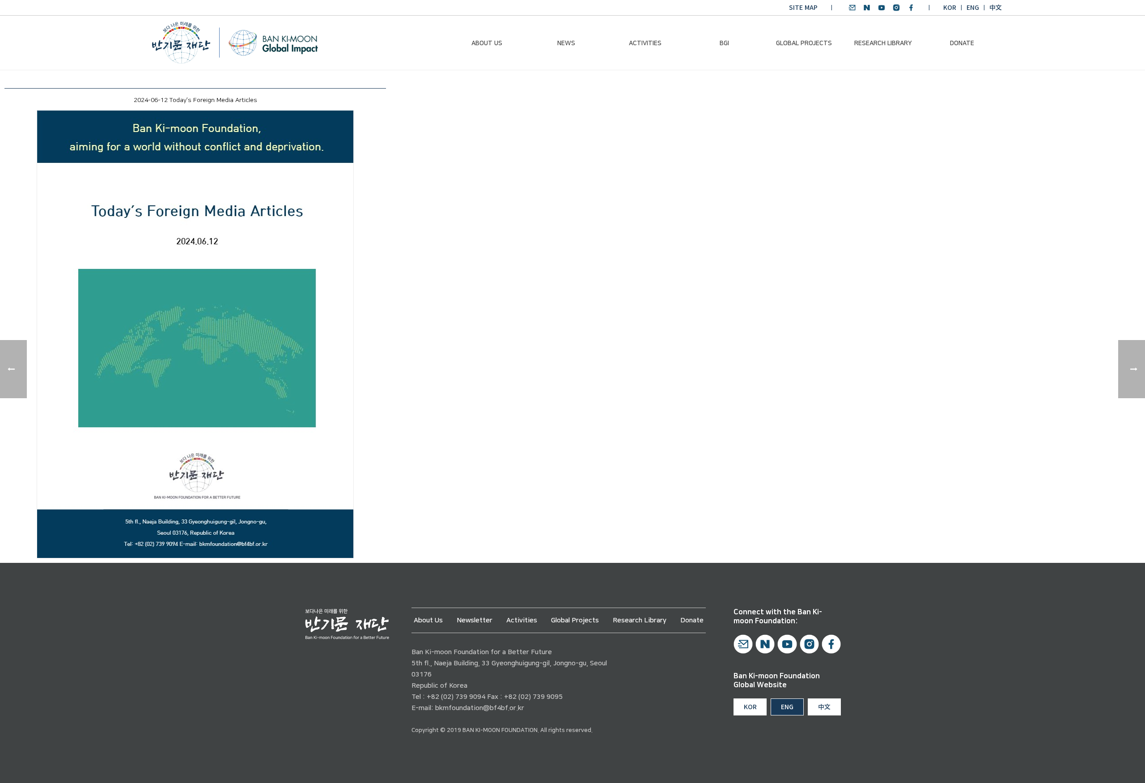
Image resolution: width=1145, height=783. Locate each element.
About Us (486, 43)
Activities (645, 43)
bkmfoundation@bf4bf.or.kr (479, 708)
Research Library (883, 43)
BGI (724, 43)
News (566, 43)
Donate (962, 43)
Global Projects (804, 43)
